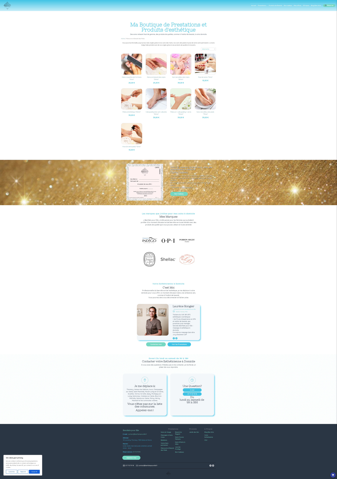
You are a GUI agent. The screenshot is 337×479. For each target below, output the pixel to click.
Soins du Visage (166, 432)
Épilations (164, 440)
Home (123, 38)
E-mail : (125, 434)
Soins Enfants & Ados (180, 443)
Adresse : (126, 438)
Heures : (125, 444)
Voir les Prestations (179, 344)
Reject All (23, 472)
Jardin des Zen (194, 432)
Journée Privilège (178, 448)
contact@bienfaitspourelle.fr (137, 434)
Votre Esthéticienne (208, 436)
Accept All (34, 472)
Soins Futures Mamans (179, 438)
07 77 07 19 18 (192, 394)
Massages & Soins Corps (167, 436)
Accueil (253, 5)
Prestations (262, 5)
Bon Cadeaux (179, 452)
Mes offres (297, 5)
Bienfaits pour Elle (131, 430)
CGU (205, 440)
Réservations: (127, 452)
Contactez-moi (156, 344)
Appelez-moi (131, 458)
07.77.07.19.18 (136, 452)
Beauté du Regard (178, 433)
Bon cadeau (288, 5)
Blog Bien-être (316, 5)
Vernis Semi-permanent (165, 444)
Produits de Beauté (275, 5)
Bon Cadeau (179, 194)
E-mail (192, 390)
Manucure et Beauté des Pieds (167, 449)
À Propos (306, 5)
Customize (12, 472)
